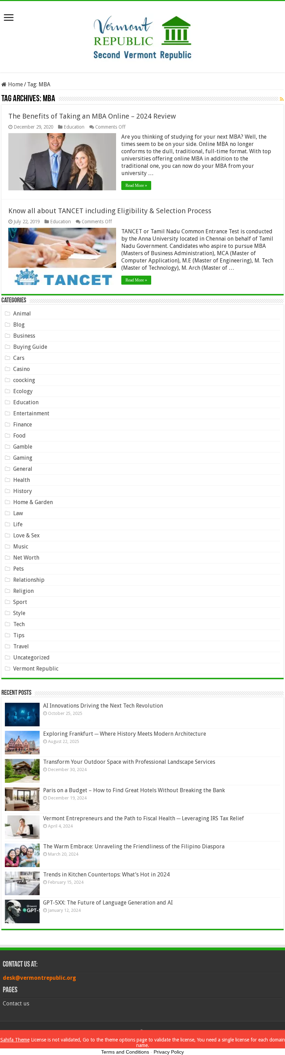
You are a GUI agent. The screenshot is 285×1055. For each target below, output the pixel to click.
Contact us (16, 1003)
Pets (18, 568)
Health (21, 480)
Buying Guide (30, 347)
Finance (22, 424)
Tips (18, 635)
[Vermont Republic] (142, 35)
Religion (23, 591)
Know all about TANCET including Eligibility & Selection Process (109, 211)
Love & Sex (26, 535)
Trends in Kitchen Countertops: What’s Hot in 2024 (106, 874)
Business (24, 335)
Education (74, 127)
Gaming (22, 458)
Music (20, 546)
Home (15, 84)
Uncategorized (31, 657)
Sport (20, 602)
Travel (21, 646)
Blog (19, 324)
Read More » (136, 185)
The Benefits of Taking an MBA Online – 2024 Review (92, 116)
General (22, 469)
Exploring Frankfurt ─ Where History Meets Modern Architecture (124, 733)
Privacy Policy (169, 1052)
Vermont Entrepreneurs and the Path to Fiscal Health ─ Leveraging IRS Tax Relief (143, 818)
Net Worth (26, 557)
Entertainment (31, 413)
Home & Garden (33, 502)
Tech (19, 624)
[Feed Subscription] (282, 99)
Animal (22, 313)
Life (18, 524)
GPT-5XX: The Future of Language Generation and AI (108, 902)
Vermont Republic (35, 668)
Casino (21, 369)
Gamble (22, 446)
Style (19, 613)
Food (19, 435)
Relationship (28, 580)
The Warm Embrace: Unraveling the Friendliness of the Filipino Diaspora (134, 846)
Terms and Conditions (125, 1052)
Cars (18, 358)
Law (18, 513)
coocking (24, 380)
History (22, 491)
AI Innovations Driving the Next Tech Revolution (103, 705)
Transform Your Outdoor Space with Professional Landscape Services (129, 762)
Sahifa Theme (15, 1040)
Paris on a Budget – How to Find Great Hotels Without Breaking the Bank (134, 790)
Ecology (23, 391)
